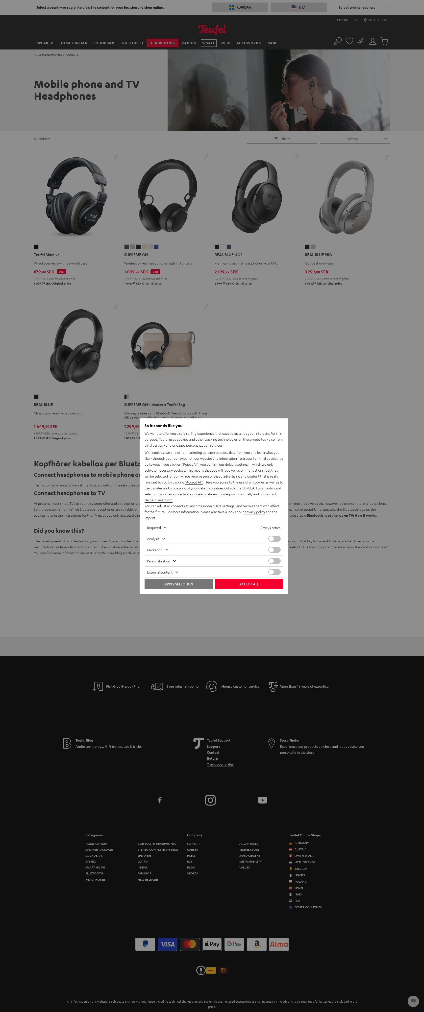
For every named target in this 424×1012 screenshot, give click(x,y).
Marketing (155, 550)
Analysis (153, 538)
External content (160, 572)
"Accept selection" (159, 500)
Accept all (249, 584)
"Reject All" (190, 464)
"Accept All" (194, 482)
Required (154, 527)
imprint (150, 517)
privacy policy (255, 511)
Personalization (158, 561)
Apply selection (178, 584)
